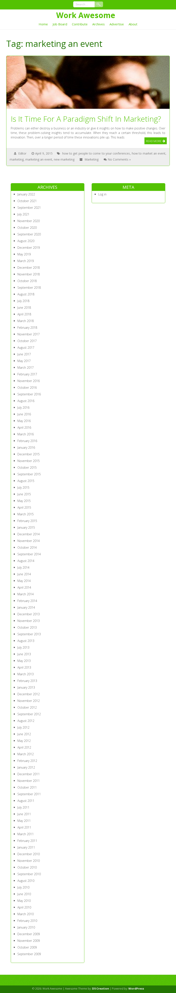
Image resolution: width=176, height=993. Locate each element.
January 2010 (26, 927)
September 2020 (29, 234)
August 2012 (25, 721)
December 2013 (28, 614)
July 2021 (23, 214)
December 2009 (28, 934)
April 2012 (24, 747)
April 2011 (24, 827)
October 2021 (27, 201)
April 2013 (24, 667)
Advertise (116, 24)
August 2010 (25, 881)
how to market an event (148, 153)
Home (43, 24)
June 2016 (24, 414)
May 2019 (24, 254)
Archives (98, 24)
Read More (153, 141)
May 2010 (24, 901)
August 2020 (25, 241)
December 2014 (28, 534)
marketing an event (38, 159)
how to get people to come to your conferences (96, 153)
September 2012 (29, 714)
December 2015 (28, 454)
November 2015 (28, 461)
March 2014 (25, 594)
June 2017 (24, 354)
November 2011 (28, 781)
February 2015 (27, 521)
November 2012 (28, 701)
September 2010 (29, 874)
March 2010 (25, 914)
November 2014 (28, 541)
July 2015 (23, 487)
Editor (22, 153)
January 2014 (26, 607)
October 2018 (27, 281)
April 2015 (24, 507)
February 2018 (27, 327)
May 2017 (24, 361)
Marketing (92, 159)
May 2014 (24, 581)
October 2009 (27, 947)
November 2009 (28, 941)
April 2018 (24, 314)
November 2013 (28, 621)
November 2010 (28, 861)
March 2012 (25, 754)
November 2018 (28, 274)
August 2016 (25, 401)
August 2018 (25, 294)
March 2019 (25, 261)
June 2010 (24, 894)
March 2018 (25, 321)
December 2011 (28, 774)
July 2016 (23, 407)
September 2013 (29, 634)
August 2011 (25, 801)
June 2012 (24, 734)
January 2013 (26, 687)
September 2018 (29, 287)
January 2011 (26, 847)
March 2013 (25, 674)
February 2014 (27, 601)
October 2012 (27, 707)
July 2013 (23, 647)
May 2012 (24, 741)
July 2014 (23, 567)
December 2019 (28, 248)
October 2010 (27, 867)
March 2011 (25, 834)
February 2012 (27, 761)
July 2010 (23, 887)
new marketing (64, 159)
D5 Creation (100, 988)
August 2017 (25, 347)
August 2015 (25, 481)
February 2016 (27, 441)
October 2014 (27, 547)
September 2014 (29, 554)
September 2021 (29, 208)
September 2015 (29, 474)
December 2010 (28, 854)
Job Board (60, 24)
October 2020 (27, 228)
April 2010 (24, 907)
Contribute (80, 24)
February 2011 (27, 841)
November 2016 (28, 381)
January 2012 (26, 767)
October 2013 (27, 627)
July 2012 (23, 727)
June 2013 (24, 654)
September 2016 (29, 394)
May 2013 (24, 661)
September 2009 (29, 954)
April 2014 (24, 587)
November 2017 (28, 334)
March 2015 (25, 514)
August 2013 (25, 641)
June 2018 (24, 307)
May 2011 (24, 821)
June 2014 (24, 574)
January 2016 (26, 447)
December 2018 (28, 268)
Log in (102, 194)
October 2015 (27, 467)
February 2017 (27, 374)
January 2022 (26, 194)
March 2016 (25, 434)
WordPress (136, 988)
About (133, 24)
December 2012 (28, 694)
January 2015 (26, 527)
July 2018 (23, 301)
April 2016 (24, 427)
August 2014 (25, 561)
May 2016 (24, 421)
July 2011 (23, 807)
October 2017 (27, 341)
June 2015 (24, 494)
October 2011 (27, 787)
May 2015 (24, 501)
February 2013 (27, 681)
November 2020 (28, 221)
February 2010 (27, 921)
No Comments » (119, 159)
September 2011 (29, 794)
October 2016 (27, 387)
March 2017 (25, 367)
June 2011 (24, 814)
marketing (17, 159)
